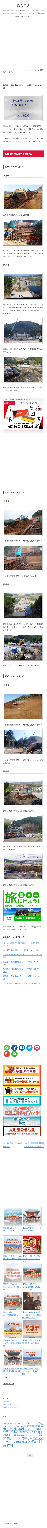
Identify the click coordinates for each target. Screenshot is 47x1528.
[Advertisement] (23, 46)
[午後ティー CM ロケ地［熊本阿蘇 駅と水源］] (22, 1084)
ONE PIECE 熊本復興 (9, 1423)
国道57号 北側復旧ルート (23, 1427)
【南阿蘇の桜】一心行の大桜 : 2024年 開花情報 (12, 1343)
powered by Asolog (10, 1523)
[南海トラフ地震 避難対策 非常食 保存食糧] (22, 1135)
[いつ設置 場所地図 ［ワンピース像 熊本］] (22, 1094)
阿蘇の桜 (26, 1438)
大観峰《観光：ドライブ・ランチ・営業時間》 (31, 1371)
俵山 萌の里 (21, 1426)
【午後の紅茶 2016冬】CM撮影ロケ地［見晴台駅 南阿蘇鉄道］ (31, 1315)
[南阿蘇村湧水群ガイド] (22, 1105)
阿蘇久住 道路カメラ (10, 1407)
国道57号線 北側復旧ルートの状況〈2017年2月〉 (22, 983)
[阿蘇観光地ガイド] (42, 1094)
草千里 (12, 1435)
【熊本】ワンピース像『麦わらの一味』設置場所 (31, 1258)
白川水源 (33, 1431)
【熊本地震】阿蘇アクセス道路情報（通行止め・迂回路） (31, 1287)
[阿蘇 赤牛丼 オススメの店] (22, 1074)
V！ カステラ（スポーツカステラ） (27, 403)
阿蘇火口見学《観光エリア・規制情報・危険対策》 (12, 1287)
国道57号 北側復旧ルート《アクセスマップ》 (21, 950)
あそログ (23, 5)
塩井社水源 (24, 1431)
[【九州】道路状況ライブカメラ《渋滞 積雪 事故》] (22, 1115)
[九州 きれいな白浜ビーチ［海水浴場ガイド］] (22, 1125)
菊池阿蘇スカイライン (25, 1435)
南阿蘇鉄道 (33, 1426)
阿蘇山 (33, 1441)
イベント (6, 1398)
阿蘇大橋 (21, 1442)
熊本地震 (25, 926)
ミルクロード (21, 1423)
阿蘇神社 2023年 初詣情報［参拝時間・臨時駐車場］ (12, 1371)
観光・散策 (7, 1404)
